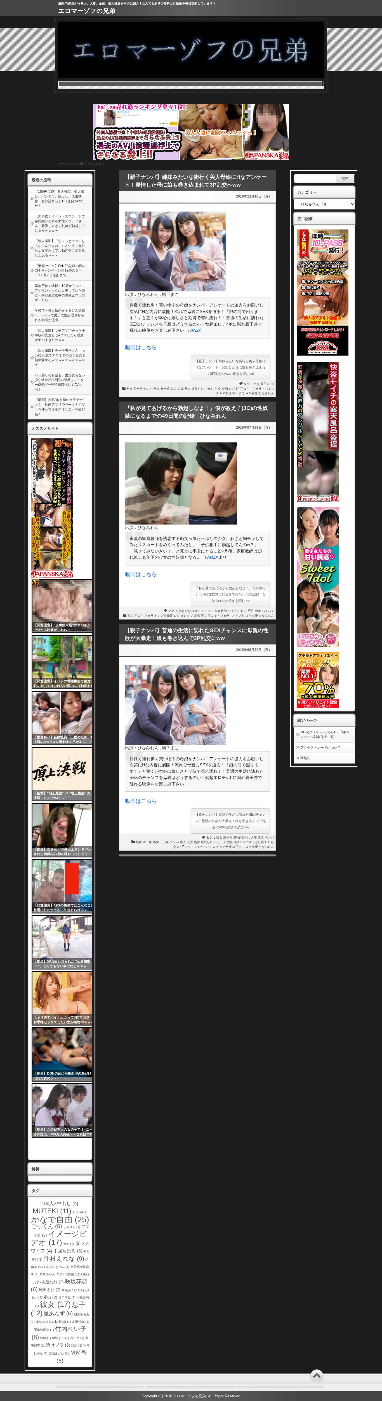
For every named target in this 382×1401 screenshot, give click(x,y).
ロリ (244, 611)
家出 (50, 1297)
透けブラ (58, 1345)
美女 (204, 615)
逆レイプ (187, 615)
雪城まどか (59, 1353)
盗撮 (197, 615)
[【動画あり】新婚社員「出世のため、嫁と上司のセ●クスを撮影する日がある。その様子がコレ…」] (66, 718)
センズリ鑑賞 (163, 615)
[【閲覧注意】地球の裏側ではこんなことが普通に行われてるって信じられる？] (66, 886)
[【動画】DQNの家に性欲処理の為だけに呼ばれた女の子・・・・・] (66, 1054)
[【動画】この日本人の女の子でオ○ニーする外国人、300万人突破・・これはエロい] (66, 1110)
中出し (209, 388)
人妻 (181, 388)
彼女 (55, 1304)
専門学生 (67, 1297)
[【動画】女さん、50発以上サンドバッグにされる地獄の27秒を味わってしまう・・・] (66, 830)
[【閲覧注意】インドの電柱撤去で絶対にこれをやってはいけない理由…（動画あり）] (66, 662)
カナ (68, 1243)
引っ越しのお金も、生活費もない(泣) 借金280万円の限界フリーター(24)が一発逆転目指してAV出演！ (60, 382)
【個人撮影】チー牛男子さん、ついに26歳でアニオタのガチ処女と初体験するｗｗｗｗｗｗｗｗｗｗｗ (60, 358)
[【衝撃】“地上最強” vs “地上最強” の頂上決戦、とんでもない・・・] (66, 774)
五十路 (165, 388)
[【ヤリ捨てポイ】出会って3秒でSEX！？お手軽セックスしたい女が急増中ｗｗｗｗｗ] (66, 998)
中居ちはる (67, 1251)
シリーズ (220, 842)
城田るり (50, 1290)
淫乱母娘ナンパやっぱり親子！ (248, 842)
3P (237, 388)
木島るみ (44, 1321)
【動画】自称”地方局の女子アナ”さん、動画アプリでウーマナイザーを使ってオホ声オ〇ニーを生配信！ (60, 407)
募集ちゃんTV (52, 1274)
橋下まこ (238, 393)
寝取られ (198, 388)
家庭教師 (220, 611)
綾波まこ (60, 1338)
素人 (174, 388)
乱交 (257, 384)
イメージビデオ (59, 1238)
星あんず (58, 1313)
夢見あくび (72, 1290)
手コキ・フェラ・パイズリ (226, 615)
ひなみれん (94, 163)
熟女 (129, 388)
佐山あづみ (59, 1266)
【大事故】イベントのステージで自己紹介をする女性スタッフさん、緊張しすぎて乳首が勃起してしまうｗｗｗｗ (60, 223)
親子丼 (265, 384)
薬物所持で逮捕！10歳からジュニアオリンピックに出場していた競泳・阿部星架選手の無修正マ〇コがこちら (60, 293)
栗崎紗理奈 (44, 1330)
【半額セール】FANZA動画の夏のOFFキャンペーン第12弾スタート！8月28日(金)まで (60, 270)
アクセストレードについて (320, 748)
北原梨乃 (73, 1274)
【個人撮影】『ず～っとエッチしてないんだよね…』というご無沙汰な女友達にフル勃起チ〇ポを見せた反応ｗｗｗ (60, 248)
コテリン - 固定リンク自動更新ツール (35, 583)
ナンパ (148, 388)
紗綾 (45, 1338)
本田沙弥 (80, 1321)
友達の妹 (53, 1282)
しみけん (71, 1227)
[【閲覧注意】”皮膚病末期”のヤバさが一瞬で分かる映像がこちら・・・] (66, 606)
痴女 (258, 611)
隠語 (76, 1345)
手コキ (138, 615)
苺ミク (77, 1338)
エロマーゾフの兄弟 (86, 10)
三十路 (164, 842)
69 (272, 384)
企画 (225, 388)
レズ (232, 388)
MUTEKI (52, 1211)
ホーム (62, 163)
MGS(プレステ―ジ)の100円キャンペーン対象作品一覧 (325, 734)
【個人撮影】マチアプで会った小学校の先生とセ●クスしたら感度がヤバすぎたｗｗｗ (60, 335)
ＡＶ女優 (77, 163)
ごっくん (46, 1226)
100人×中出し (60, 1203)
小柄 (181, 611)
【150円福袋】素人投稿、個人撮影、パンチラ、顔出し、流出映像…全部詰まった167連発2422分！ (59, 199)
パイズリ (234, 611)
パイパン (268, 611)
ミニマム (207, 611)
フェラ (149, 615)
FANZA (195, 330)
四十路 (138, 388)
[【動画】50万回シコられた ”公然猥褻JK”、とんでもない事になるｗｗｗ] (66, 942)
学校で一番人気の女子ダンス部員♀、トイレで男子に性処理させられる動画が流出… (60, 315)
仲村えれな (64, 1258)
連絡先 (305, 758)
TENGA (80, 1212)
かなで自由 (60, 1219)
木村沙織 (62, 1321)
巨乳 (251, 611)
